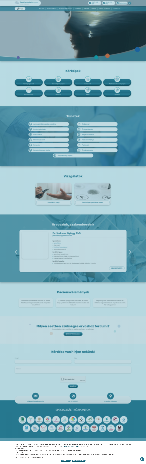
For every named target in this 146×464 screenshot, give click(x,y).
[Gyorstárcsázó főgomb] (142, 459)
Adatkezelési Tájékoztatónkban (72, 446)
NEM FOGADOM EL (78, 461)
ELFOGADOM (65, 461)
